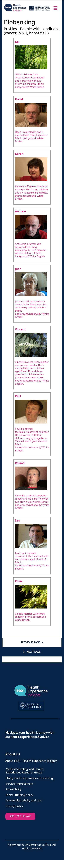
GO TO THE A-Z (20, 816)
